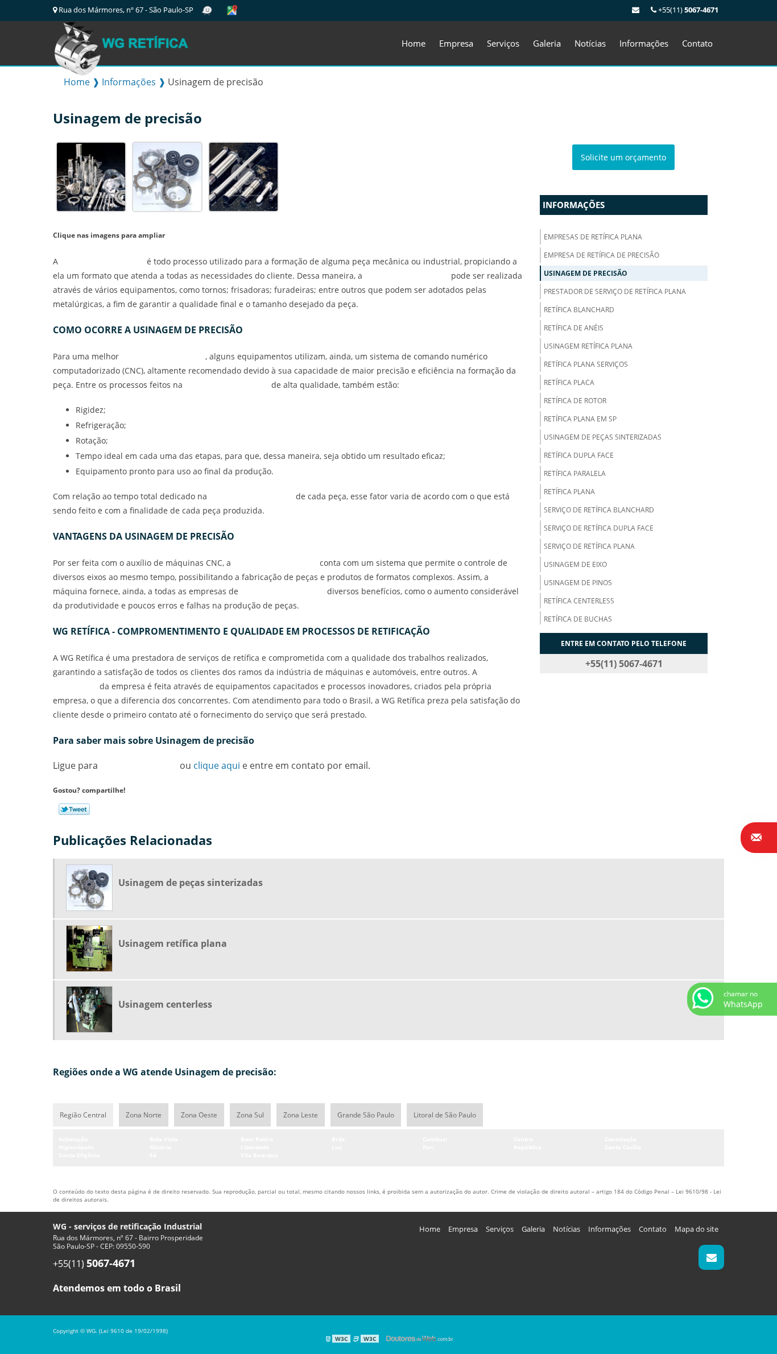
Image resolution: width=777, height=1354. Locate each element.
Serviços (503, 43)
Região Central (83, 1115)
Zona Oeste (199, 1115)
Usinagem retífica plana (588, 346)
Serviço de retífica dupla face (599, 528)
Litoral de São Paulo (445, 1115)
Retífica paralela (575, 473)
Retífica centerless (579, 601)
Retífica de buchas (578, 619)
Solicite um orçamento (623, 157)
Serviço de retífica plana (589, 546)
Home (413, 43)
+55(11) (687, 10)
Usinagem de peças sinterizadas (603, 437)
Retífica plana (569, 491)
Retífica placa (569, 382)
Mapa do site (696, 1229)
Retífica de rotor (575, 400)
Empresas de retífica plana (593, 237)
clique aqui (216, 765)
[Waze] (207, 10)
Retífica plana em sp (580, 419)
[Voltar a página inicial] (121, 46)
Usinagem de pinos (578, 582)
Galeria (547, 43)
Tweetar (74, 809)
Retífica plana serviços (586, 364)
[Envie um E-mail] (635, 10)
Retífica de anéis (574, 328)
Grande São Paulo (365, 1115)
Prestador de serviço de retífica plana (615, 291)
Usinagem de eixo (575, 564)
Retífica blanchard (579, 309)
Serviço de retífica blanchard (599, 510)
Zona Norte (144, 1115)
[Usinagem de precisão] (91, 175)
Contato (697, 43)
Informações (643, 43)
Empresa (456, 43)
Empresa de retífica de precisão (601, 255)
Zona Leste (300, 1115)
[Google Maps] (232, 10)
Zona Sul (250, 1115)
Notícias (590, 43)
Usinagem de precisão (585, 273)
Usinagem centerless (165, 1004)
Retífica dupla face (579, 455)
